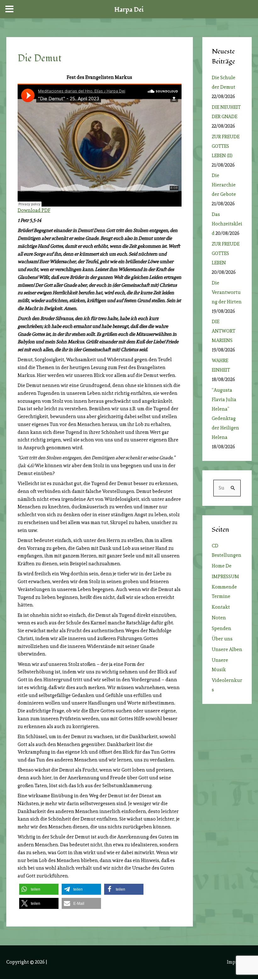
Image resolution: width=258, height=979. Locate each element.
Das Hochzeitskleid (227, 224)
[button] (39, 889)
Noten (219, 618)
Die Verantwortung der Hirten (227, 292)
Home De (222, 566)
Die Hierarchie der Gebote (224, 185)
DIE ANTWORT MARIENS (223, 331)
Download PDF (34, 210)
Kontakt (221, 607)
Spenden (221, 628)
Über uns (222, 639)
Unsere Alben (227, 649)
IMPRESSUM (225, 576)
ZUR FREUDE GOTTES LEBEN (225, 253)
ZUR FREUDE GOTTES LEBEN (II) (225, 146)
